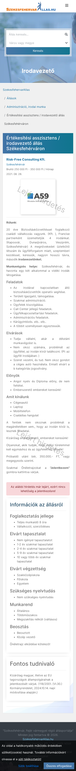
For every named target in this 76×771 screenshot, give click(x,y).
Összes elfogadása (59, 766)
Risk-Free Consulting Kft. (25, 159)
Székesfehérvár (15, 164)
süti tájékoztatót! (29, 759)
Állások (11, 98)
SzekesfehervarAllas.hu (38, 739)
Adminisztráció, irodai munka (26, 106)
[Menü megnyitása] (67, 5)
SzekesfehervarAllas (16, 89)
